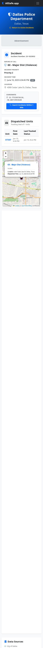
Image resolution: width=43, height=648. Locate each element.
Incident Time (10, 77)
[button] (21, 178)
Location (8, 84)
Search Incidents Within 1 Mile (22, 106)
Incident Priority (11, 70)
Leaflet (16, 206)
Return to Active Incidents (23, 27)
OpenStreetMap (27, 206)
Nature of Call (10, 62)
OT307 (8, 139)
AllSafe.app (12, 3)
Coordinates (11, 95)
